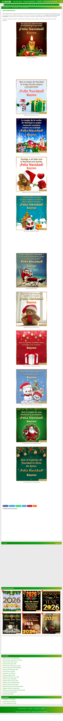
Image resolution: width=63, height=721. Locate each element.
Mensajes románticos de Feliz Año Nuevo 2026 (14, 690)
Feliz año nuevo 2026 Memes (10, 678)
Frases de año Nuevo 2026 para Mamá (12, 667)
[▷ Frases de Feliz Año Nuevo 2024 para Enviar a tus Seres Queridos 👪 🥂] (31, 623)
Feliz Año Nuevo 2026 (8, 694)
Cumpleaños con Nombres (9, 699)
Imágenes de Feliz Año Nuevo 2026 (11, 688)
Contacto (30, 708)
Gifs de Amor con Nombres (9, 701)
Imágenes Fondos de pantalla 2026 (11, 682)
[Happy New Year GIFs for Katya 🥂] (12, 623)
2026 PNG (39, 1)
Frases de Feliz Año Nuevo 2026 (10, 669)
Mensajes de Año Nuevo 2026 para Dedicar (13, 686)
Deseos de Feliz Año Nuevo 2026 (10, 684)
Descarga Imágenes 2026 (9, 675)
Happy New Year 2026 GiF (9, 673)
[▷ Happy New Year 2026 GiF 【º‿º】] (51, 601)
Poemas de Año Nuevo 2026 (9, 663)
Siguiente (57, 543)
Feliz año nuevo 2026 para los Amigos (12, 665)
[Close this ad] (62, 714)
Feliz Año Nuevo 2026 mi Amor (10, 662)
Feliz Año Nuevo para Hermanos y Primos (12, 660)
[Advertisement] (31, 68)
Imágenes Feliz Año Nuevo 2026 (10, 680)
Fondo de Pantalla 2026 (29, 1)
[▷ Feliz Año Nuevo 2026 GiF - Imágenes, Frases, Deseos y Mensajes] (6, 1)
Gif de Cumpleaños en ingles (9, 703)
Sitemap (42, 708)
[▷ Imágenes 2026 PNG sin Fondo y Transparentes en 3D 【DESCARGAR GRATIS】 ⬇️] (12, 601)
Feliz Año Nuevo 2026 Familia (10, 692)
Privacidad (37, 708)
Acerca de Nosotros (22, 708)
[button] (5, 5)
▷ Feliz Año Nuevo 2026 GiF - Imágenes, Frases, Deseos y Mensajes (33, 711)
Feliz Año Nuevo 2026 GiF (9, 671)
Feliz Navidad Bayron (9, 10)
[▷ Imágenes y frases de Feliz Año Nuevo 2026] (31, 601)
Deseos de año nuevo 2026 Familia (11, 658)
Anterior (5, 543)
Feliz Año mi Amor (17, 1)
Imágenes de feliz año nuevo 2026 (11, 677)
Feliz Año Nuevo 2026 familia (50, 1)
